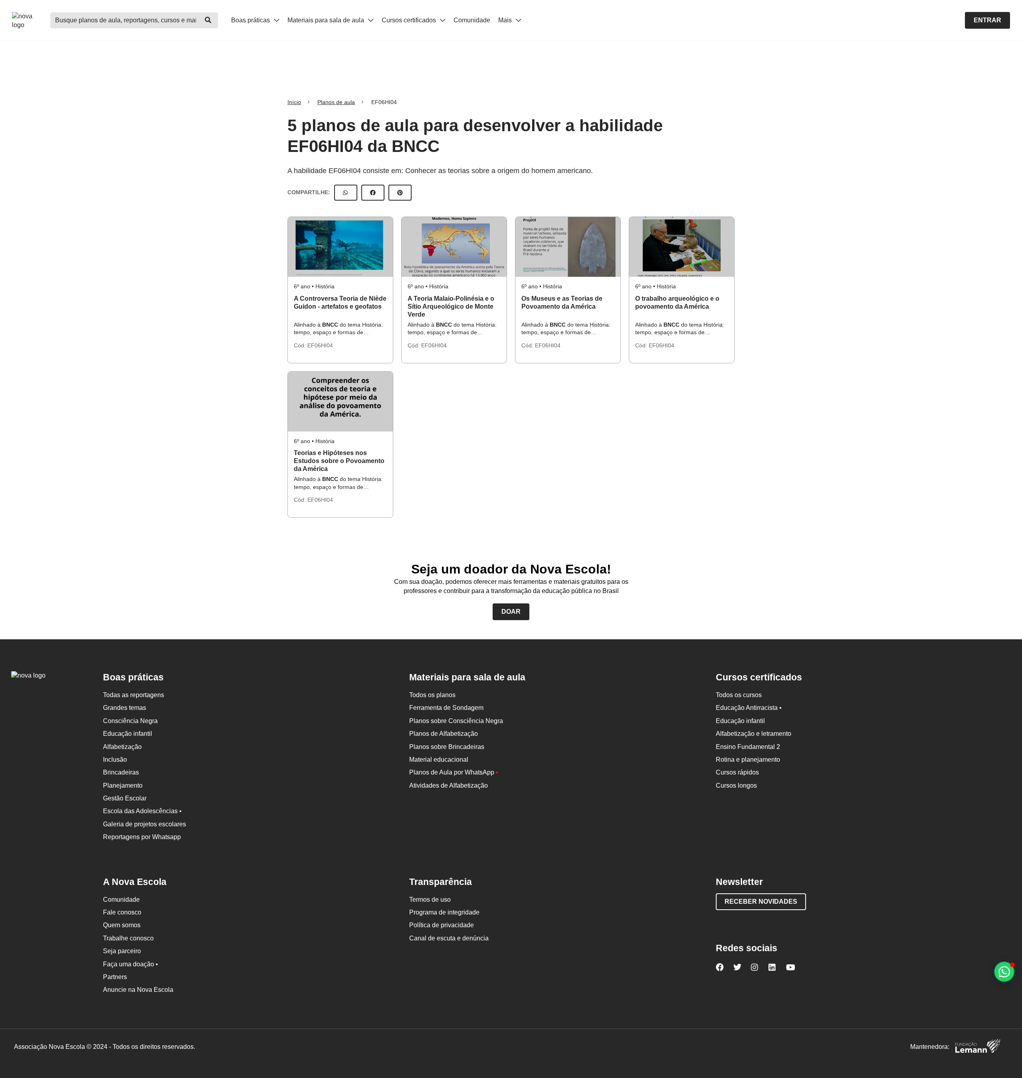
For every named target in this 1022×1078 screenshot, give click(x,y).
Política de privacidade (441, 925)
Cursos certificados (410, 20)
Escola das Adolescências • (142, 811)
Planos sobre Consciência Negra (456, 720)
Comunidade (472, 20)
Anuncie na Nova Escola (138, 989)
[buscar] (208, 20)
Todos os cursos (739, 695)
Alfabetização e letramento (753, 733)
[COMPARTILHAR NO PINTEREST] (400, 193)
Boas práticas (251, 20)
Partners (115, 977)
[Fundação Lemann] (977, 1047)
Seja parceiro (122, 951)
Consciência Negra (130, 720)
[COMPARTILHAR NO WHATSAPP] (345, 193)
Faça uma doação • (130, 964)
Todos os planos (432, 695)
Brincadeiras (121, 772)
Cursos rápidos (737, 772)
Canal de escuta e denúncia (449, 938)
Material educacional (438, 759)
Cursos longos (736, 785)
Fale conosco (122, 912)
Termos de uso (430, 899)
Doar (511, 611)
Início (294, 102)
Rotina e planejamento (748, 759)
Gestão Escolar (125, 798)
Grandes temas (124, 707)
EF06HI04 (320, 345)
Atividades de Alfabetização (448, 785)
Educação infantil (127, 733)
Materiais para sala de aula (326, 20)
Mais (505, 20)
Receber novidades (761, 901)
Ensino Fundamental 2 (748, 746)
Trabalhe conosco (128, 938)
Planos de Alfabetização (443, 733)
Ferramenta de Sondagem (446, 707)
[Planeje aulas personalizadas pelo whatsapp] (1004, 971)
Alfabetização (122, 746)
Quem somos (122, 925)
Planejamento (123, 785)
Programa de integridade (444, 912)
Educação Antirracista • (749, 707)
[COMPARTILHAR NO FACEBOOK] (372, 193)
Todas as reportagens (133, 695)
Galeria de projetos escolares (144, 824)
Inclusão (115, 759)
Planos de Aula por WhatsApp (453, 772)
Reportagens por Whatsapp (142, 837)
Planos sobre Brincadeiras (446, 746)
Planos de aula (336, 102)
